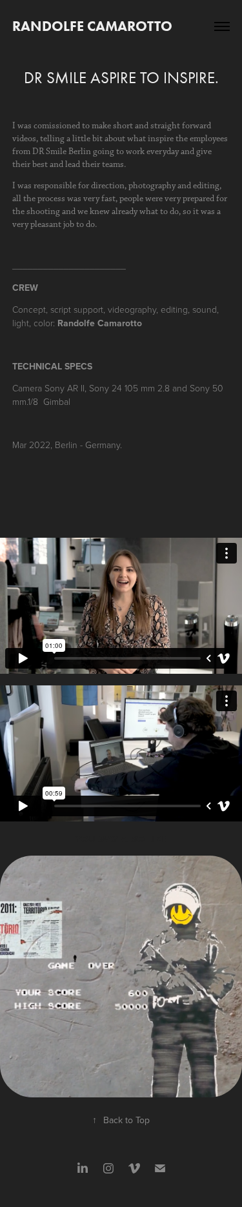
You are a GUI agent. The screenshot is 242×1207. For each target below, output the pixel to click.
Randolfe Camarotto (92, 26)
